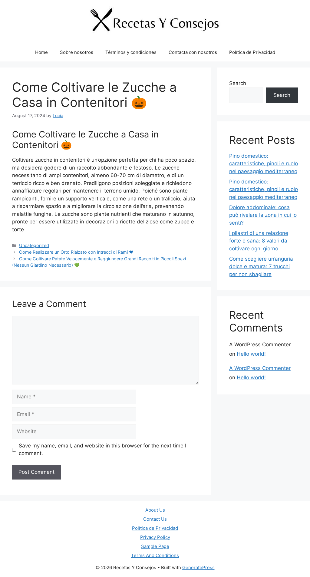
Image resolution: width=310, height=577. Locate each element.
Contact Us (155, 519)
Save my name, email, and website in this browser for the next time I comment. (102, 450)
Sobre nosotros (76, 52)
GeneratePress (198, 567)
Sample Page (155, 546)
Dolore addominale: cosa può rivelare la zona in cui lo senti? (263, 215)
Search (237, 83)
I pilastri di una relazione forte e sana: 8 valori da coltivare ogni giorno (258, 241)
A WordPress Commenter (260, 368)
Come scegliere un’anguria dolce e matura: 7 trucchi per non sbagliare (261, 266)
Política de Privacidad (252, 52)
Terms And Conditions (155, 555)
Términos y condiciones (131, 52)
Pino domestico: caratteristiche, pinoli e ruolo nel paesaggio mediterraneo (263, 163)
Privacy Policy (155, 537)
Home (41, 52)
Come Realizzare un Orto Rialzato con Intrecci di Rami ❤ (76, 252)
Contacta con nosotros (193, 52)
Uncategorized (34, 245)
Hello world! (251, 354)
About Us (155, 510)
